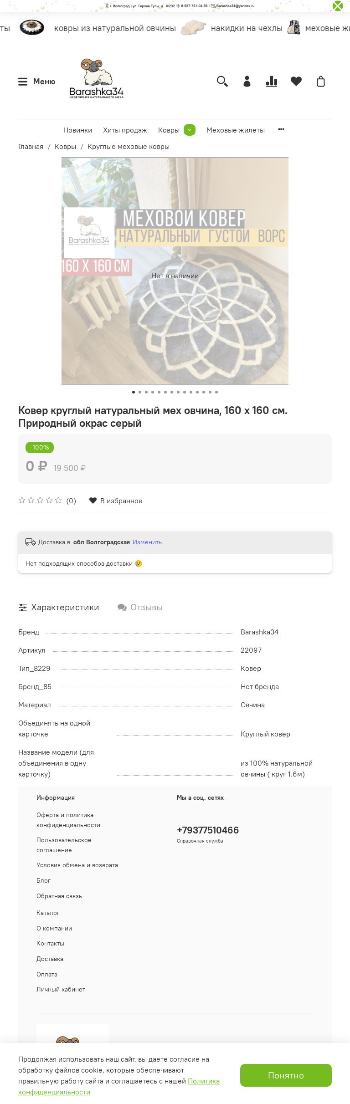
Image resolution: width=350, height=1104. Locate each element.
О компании (54, 928)
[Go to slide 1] (133, 392)
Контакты (50, 943)
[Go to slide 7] (171, 392)
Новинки (77, 129)
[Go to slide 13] (210, 392)
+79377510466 (208, 830)
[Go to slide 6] (165, 392)
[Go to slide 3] (146, 392)
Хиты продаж (125, 129)
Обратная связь (59, 896)
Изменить (147, 542)
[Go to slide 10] (191, 392)
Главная (30, 146)
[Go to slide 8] (178, 392)
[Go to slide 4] (152, 392)
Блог (43, 880)
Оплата (46, 974)
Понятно (286, 1075)
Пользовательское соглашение (64, 845)
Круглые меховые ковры (129, 146)
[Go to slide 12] (203, 392)
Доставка (49, 959)
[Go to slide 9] (184, 392)
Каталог (48, 913)
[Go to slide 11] (197, 392)
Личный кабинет (60, 989)
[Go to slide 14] (216, 392)
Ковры (169, 129)
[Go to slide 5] (159, 392)
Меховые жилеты (235, 129)
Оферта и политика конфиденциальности (68, 820)
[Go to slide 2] (140, 392)
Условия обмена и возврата (77, 865)
